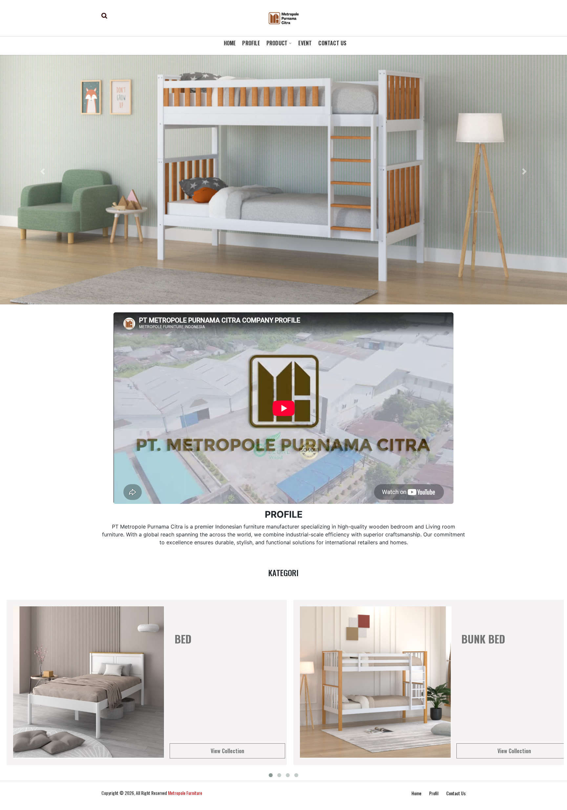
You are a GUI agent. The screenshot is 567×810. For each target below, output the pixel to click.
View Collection (227, 751)
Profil (433, 793)
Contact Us (456, 793)
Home (416, 793)
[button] (42, 171)
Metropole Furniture (185, 792)
